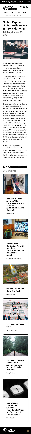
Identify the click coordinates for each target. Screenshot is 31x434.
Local (24, 12)
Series (18, 12)
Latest (5, 12)
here (21, 2)
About (12, 12)
